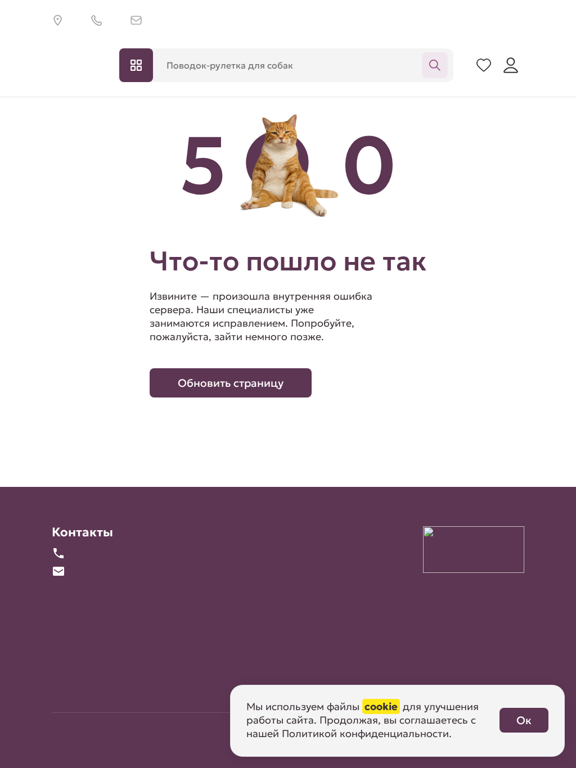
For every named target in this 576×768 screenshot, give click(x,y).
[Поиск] (435, 65)
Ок (524, 720)
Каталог (136, 65)
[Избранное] (483, 65)
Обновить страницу (231, 383)
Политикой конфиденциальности (365, 733)
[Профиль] (510, 65)
